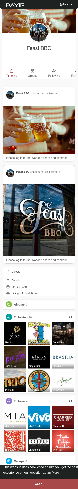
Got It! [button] (39, 483)
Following (21, 317)
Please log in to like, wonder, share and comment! (37, 158)
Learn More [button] (51, 472)
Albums (19, 304)
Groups (19, 461)
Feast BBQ (39, 47)
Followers (21, 401)
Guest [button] (66, 4)
